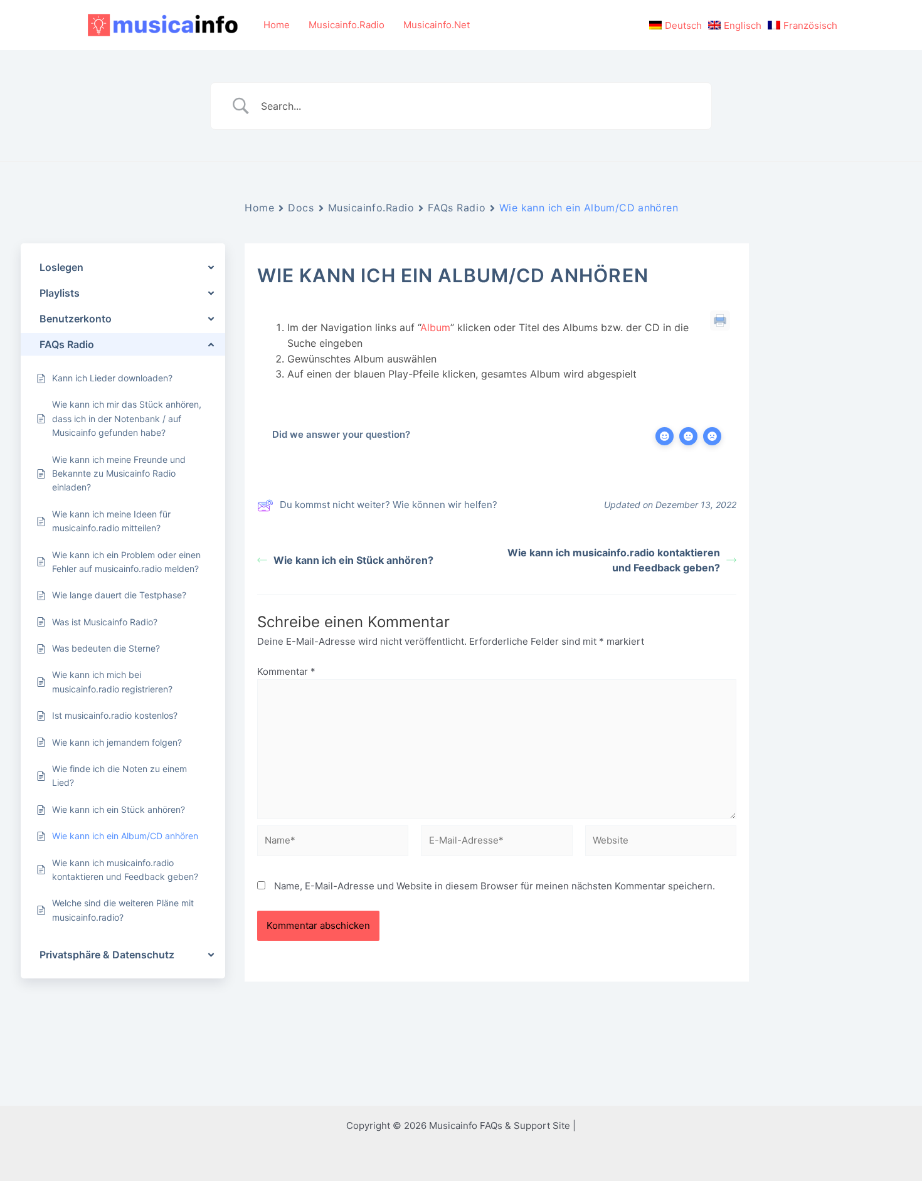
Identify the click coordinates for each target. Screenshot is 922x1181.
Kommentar (286, 671)
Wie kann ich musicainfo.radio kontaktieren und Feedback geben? (613, 560)
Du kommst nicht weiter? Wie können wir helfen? (388, 505)
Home (276, 25)
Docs (301, 207)
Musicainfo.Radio (346, 25)
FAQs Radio (456, 207)
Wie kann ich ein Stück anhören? (353, 560)
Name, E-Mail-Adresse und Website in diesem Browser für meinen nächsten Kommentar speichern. (494, 886)
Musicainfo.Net (436, 25)
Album (435, 327)
